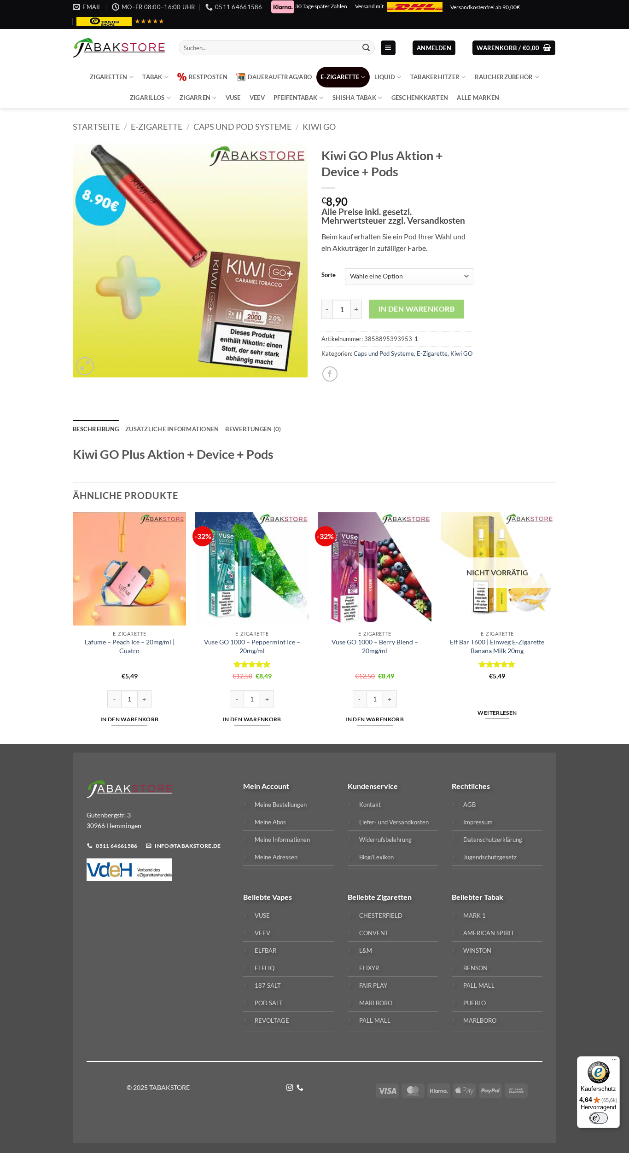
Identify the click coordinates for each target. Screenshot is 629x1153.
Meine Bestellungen (281, 804)
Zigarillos (147, 97)
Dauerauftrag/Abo (280, 77)
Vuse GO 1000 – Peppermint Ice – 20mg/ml (252, 646)
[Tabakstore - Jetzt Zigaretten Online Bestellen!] (119, 47)
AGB (469, 804)
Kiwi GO (319, 127)
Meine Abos (270, 822)
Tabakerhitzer (435, 77)
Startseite (96, 127)
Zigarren (195, 97)
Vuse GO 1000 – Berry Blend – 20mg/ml (375, 646)
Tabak (152, 77)
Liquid (385, 77)
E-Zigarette (339, 77)
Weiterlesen (497, 713)
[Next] (553, 627)
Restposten (208, 77)
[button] (388, 48)
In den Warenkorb (416, 309)
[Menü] (614, 1061)
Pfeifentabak (295, 97)
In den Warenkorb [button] (129, 719)
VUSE (233, 97)
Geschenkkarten (419, 97)
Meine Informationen (282, 839)
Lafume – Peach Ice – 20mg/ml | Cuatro (130, 646)
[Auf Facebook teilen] (330, 374)
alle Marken (478, 97)
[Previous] (73, 627)
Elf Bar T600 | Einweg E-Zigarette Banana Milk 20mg (497, 646)
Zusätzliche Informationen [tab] (172, 429)
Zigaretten (109, 77)
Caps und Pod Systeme (242, 127)
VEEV (257, 97)
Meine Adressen (276, 857)
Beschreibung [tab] (96, 429)
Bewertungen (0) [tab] (253, 429)
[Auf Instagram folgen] (289, 1088)
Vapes (282, 896)
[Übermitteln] (366, 48)
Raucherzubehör (504, 77)
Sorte (328, 275)
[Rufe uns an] (300, 1088)
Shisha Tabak (354, 97)
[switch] (598, 1118)
